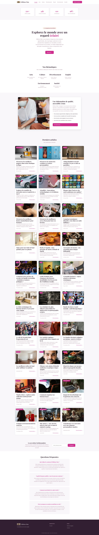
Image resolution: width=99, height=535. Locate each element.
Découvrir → (49, 52)
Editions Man (25, 2)
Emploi (54, 2)
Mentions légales (70, 525)
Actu (39, 2)
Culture (43, 2)
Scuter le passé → (77, 2)
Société (65, 2)
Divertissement (49, 2)
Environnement (60, 2)
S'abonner (71, 445)
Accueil (35, 2)
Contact (68, 527)
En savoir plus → (57, 124)
